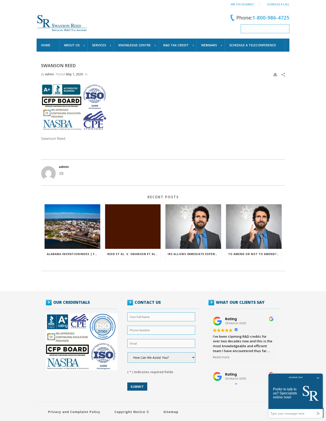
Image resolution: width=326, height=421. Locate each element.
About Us (72, 45)
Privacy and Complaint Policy (74, 412)
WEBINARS (209, 45)
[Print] (275, 74)
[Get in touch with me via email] (61, 174)
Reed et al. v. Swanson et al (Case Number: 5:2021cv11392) (134, 254)
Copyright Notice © (131, 412)
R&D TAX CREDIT (176, 45)
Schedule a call (278, 4)
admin (49, 74)
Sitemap (170, 412)
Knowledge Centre (134, 45)
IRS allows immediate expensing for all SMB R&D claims (194, 254)
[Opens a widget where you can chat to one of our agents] (295, 395)
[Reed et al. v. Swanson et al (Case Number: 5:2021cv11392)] (133, 226)
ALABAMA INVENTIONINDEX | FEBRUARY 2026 (73, 254)
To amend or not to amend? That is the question (255, 254)
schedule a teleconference (252, 45)
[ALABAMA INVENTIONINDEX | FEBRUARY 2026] (72, 226)
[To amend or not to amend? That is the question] (254, 226)
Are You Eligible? (242, 4)
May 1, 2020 (74, 74)
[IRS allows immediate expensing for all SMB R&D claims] (193, 226)
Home (45, 45)
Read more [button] (221, 357)
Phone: (262, 17)
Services (99, 45)
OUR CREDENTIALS (71, 302)
